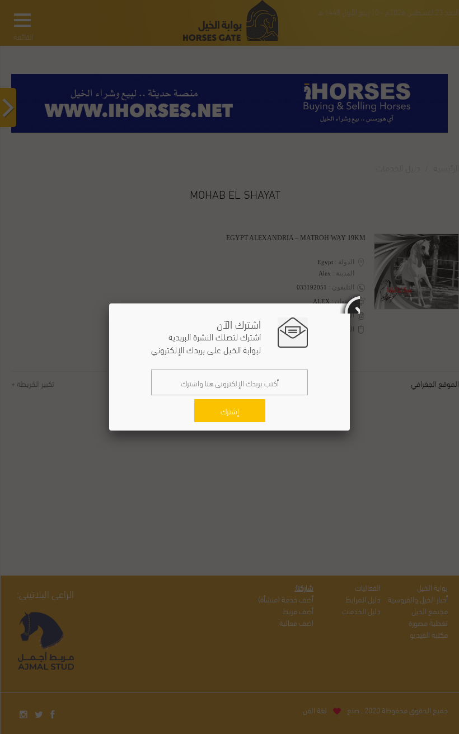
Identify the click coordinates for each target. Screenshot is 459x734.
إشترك (230, 411)
